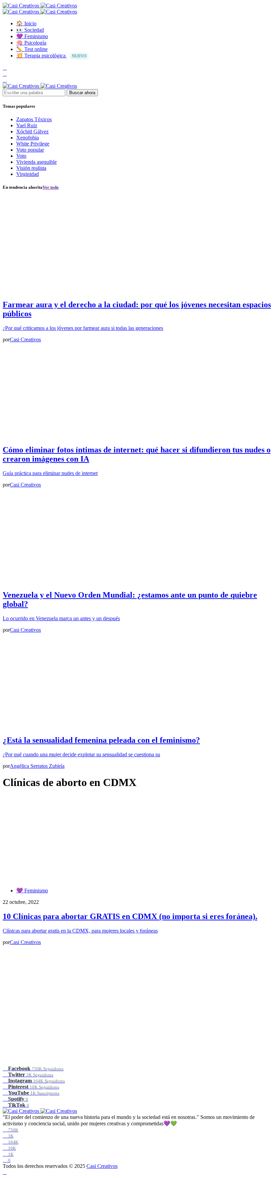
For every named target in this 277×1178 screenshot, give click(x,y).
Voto (21, 156)
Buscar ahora (82, 92)
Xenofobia (27, 137)
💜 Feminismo (32, 890)
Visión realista (31, 168)
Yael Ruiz (26, 125)
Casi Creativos (102, 1166)
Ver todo (51, 187)
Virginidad (27, 174)
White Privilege (32, 144)
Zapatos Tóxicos (34, 119)
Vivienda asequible (36, 162)
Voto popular (30, 150)
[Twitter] (5, 74)
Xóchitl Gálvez (32, 131)
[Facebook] (5, 68)
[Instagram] (5, 80)
